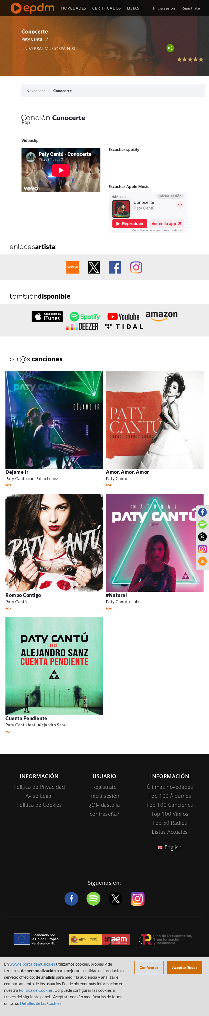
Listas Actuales (170, 831)
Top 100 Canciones (169, 804)
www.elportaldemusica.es (32, 964)
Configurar (149, 967)
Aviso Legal (39, 795)
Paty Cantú (31, 39)
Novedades (35, 90)
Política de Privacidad (39, 786)
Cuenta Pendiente (26, 718)
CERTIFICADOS (106, 8)
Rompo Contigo (23, 595)
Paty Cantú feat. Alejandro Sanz (35, 724)
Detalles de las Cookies (41, 1003)
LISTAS (133, 8)
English (173, 847)
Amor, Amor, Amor (127, 472)
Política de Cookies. (36, 990)
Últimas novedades (170, 786)
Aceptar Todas (184, 967)
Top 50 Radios (169, 822)
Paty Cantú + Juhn (123, 601)
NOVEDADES (73, 8)
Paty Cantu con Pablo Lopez (31, 478)
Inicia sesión (164, 8)
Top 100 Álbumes (170, 795)
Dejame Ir (17, 472)
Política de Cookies (39, 804)
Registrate (105, 786)
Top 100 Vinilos (170, 813)
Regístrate (191, 8)
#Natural (116, 595)
